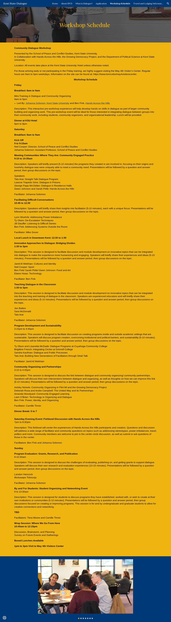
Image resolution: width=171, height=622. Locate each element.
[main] (85, 25)
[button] (168, 3)
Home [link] (55, 3)
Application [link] (101, 3)
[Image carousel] (85, 589)
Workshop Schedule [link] (120, 3)
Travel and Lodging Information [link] (148, 3)
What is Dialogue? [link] (84, 3)
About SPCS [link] (66, 3)
